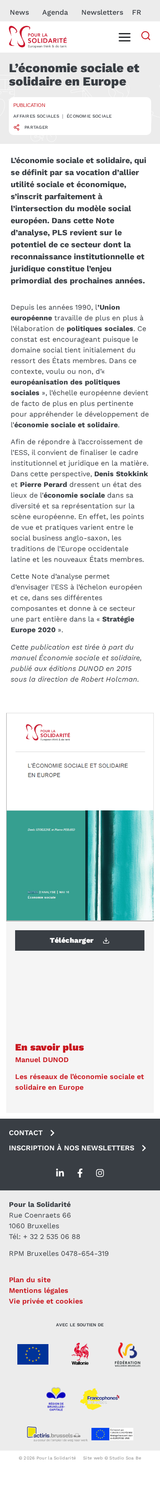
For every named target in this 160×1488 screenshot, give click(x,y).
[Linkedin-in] (60, 1173)
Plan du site (30, 1279)
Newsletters (102, 12)
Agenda (55, 12)
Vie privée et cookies (46, 1301)
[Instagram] (100, 1173)
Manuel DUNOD (42, 1059)
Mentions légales (38, 1290)
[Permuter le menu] (124, 37)
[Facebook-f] (80, 1173)
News (19, 12)
